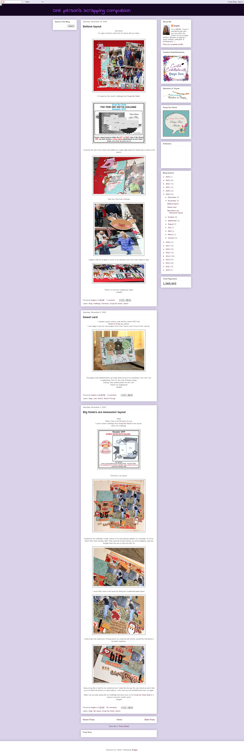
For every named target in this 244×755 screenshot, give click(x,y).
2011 (168, 267)
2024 (168, 177)
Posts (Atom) (124, 726)
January (171, 238)
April (170, 231)
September (172, 221)
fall (94, 711)
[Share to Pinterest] (130, 300)
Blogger (134, 750)
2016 (168, 249)
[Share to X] (125, 300)
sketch (125, 304)
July (170, 227)
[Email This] (120, 300)
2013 (168, 260)
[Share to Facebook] (127, 300)
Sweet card (90, 317)
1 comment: (111, 300)
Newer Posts (88, 720)
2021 (168, 187)
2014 (168, 256)
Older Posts (149, 720)
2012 (168, 263)
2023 (168, 180)
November (172, 201)
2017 (168, 246)
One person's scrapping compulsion (92, 10)
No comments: (112, 707)
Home (119, 720)
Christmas (105, 304)
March (170, 234)
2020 (168, 191)
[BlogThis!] (122, 300)
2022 (168, 184)
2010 (168, 270)
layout (99, 711)
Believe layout (92, 26)
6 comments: (112, 395)
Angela (177, 26)
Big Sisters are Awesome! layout (104, 412)
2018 (168, 242)
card (95, 398)
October (171, 217)
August (171, 224)
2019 (168, 194)
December (172, 197)
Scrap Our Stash (133, 96)
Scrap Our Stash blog (142, 695)
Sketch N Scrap (114, 324)
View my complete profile (173, 44)
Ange (90, 304)
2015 (168, 253)
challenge (96, 304)
